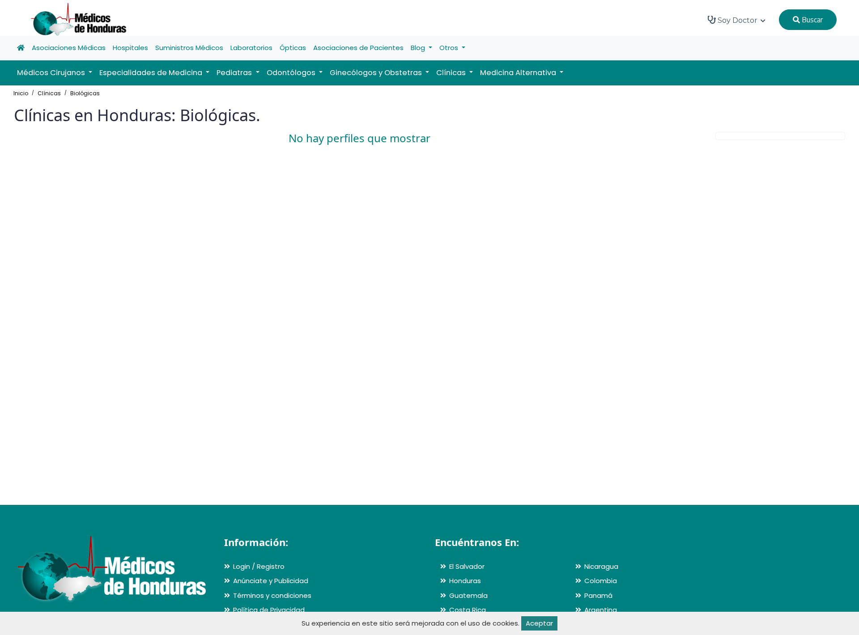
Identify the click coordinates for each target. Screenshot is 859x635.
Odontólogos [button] (292, 73)
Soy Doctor (737, 20)
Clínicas (49, 93)
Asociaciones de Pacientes (358, 47)
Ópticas (293, 47)
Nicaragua (601, 566)
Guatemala (468, 595)
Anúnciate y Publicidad (270, 580)
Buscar (811, 19)
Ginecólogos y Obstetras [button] (377, 73)
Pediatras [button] (235, 73)
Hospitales (130, 47)
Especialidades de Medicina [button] (151, 73)
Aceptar (539, 623)
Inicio (20, 93)
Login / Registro (259, 566)
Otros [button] (449, 47)
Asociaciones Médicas (69, 47)
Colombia (600, 580)
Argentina (600, 609)
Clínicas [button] (452, 73)
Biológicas (85, 93)
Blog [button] (419, 47)
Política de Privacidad (269, 609)
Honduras (465, 580)
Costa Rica (467, 609)
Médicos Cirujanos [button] (52, 73)
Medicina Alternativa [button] (519, 73)
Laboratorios (251, 47)
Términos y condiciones (272, 595)
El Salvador (467, 566)
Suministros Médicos (189, 47)
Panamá (598, 595)
